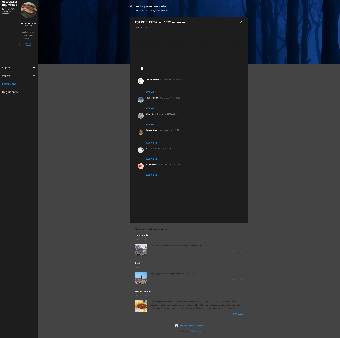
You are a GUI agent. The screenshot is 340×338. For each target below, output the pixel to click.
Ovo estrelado (143, 291)
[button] (241, 23)
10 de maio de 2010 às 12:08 (169, 165)
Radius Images (196, 331)
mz (147, 148)
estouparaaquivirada (151, 6)
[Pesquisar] (246, 7)
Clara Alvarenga (153, 79)
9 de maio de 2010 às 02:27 (167, 114)
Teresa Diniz (152, 130)
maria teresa (151, 164)
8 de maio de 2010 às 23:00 (170, 98)
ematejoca (151, 114)
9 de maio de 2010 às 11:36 (169, 130)
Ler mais (238, 252)
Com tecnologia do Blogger (190, 326)
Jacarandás (141, 235)
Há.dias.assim (152, 98)
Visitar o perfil (28, 44)
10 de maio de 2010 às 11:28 (160, 148)
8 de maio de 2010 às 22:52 (172, 79)
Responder (151, 92)
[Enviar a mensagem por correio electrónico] (142, 69)
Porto (138, 263)
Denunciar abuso (10, 84)
